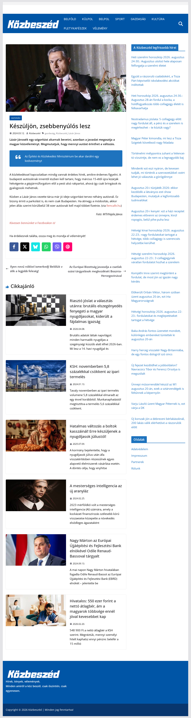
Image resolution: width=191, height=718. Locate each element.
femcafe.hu (114, 205)
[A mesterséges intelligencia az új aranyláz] (36, 482)
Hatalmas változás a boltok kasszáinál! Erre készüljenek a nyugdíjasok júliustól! (95, 431)
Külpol (87, 19)
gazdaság (50, 133)
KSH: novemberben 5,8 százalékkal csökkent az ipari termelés (94, 371)
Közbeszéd (34, 133)
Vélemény (100, 28)
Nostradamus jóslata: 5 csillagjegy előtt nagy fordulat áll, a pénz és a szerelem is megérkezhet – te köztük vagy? (157, 123)
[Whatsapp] (46, 246)
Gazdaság (138, 19)
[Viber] (57, 246)
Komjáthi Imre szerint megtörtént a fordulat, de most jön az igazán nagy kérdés (154, 277)
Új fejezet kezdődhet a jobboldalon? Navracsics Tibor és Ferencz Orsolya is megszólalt (155, 369)
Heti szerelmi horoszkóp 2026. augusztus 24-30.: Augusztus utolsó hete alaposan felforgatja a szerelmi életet (157, 61)
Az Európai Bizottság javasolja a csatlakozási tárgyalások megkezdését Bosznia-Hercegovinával (95, 271)
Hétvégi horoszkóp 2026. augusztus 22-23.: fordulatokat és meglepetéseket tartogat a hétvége (156, 316)
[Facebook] (14, 246)
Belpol (104, 19)
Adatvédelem (139, 449)
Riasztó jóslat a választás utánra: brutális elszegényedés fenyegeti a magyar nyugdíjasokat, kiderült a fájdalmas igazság (96, 311)
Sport (120, 19)
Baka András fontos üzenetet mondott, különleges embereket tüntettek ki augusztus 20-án (156, 335)
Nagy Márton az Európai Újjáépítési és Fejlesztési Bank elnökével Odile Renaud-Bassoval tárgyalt (95, 548)
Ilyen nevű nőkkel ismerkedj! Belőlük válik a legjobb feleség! (36, 269)
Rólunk (135, 468)
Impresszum (139, 455)
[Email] (67, 246)
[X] (24, 246)
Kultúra (158, 19)
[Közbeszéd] (33, 24)
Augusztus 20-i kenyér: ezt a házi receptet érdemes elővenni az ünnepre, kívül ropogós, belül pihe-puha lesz (157, 215)
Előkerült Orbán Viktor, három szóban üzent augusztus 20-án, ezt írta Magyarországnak (155, 296)
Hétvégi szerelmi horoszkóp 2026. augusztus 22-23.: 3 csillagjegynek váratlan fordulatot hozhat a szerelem (155, 258)
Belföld (70, 19)
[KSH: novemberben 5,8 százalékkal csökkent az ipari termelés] (36, 362)
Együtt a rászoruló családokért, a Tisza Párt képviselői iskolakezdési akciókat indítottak (155, 80)
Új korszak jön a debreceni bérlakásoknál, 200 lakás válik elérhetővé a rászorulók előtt (158, 423)
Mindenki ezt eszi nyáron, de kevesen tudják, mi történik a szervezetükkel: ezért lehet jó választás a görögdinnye (158, 172)
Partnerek (137, 462)
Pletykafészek (75, 28)
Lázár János (74, 133)
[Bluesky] (35, 246)
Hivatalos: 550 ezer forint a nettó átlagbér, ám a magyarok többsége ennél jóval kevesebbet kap (93, 608)
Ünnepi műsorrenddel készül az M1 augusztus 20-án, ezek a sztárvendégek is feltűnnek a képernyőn (157, 388)
